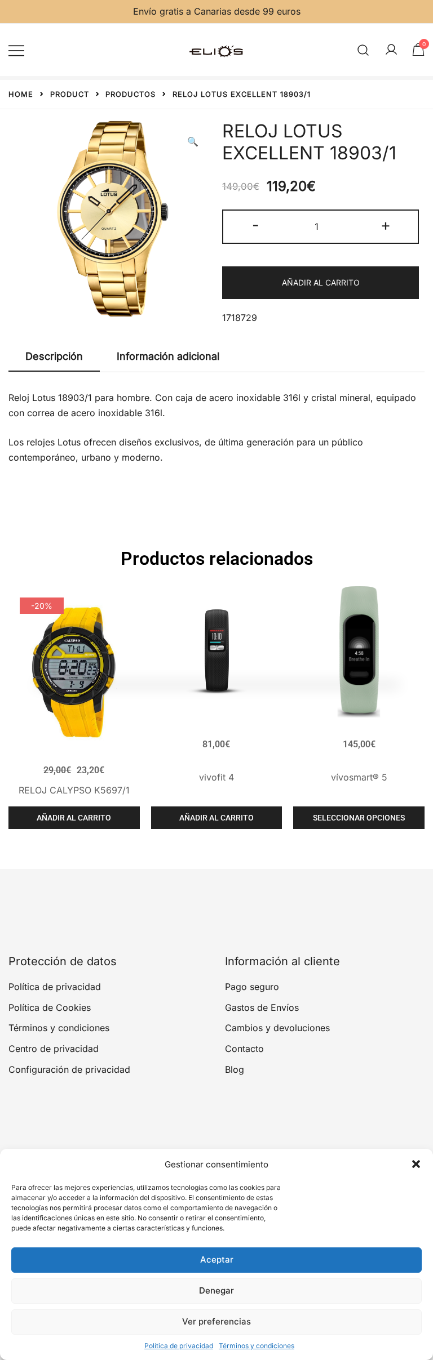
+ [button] (386, 225)
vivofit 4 (216, 777)
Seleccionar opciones (359, 817)
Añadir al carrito (321, 282)
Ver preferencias (216, 1321)
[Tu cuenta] (391, 50)
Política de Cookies (49, 1007)
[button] (416, 1164)
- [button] (255, 225)
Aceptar (216, 1259)
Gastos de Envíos (262, 1007)
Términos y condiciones (256, 1345)
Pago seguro (252, 986)
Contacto (244, 1048)
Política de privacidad (178, 1345)
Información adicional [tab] (168, 356)
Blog (234, 1069)
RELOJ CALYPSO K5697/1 (74, 790)
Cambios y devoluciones (277, 1027)
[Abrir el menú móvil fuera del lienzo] (16, 49)
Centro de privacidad (53, 1048)
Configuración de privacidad (69, 1069)
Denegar (216, 1290)
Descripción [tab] (54, 356)
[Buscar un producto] (363, 49)
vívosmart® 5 (359, 777)
